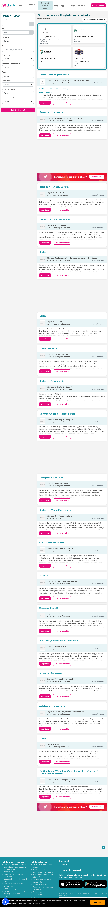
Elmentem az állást (62, 103)
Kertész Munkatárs (49, 348)
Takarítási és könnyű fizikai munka (13, 885)
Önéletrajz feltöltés (32, 5)
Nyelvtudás (6, 46)
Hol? (3, 28)
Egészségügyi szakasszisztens (15, 868)
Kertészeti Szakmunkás (51, 381)
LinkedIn (94, 893)
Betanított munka (39, 869)
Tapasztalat (6, 80)
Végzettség (6, 55)
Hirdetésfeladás (98, 5)
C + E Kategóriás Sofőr (51, 542)
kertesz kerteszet (43, 19)
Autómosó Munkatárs (50, 673)
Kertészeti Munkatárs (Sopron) (55, 510)
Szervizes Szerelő (48, 607)
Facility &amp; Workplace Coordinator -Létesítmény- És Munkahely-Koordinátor (69, 772)
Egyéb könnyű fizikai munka (43, 872)
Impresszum (63, 864)
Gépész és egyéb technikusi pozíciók (43, 865)
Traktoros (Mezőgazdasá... (81, 59)
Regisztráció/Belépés (79, 5)
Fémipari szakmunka (40, 884)
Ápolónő (9, 872)
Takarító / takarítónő (83, 36)
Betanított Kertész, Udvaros (54, 186)
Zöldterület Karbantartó (52, 705)
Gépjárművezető (39, 892)
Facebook (103, 893)
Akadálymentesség (82, 893)
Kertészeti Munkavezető (52, 112)
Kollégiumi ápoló (47, 36)
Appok (63, 5)
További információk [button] (39, 904)
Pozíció (4, 72)
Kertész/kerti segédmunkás (54, 74)
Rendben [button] (97, 902)
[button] (5, 902)
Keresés (5, 20)
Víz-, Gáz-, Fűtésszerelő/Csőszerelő (58, 640)
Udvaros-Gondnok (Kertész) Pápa (57, 413)
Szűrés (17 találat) (18, 110)
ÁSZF (72, 893)
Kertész (43, 252)
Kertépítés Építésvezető (52, 477)
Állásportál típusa (8, 89)
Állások (21, 5)
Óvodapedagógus (15, 880)
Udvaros (43, 575)
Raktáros (36, 897)
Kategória (5, 37)
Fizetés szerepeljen (9, 98)
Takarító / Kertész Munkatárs (54, 219)
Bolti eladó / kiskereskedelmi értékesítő (43, 875)
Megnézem (45, 103)
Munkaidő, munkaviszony (11, 63)
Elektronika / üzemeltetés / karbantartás (42, 880)
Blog (56, 5)
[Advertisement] (18, 127)
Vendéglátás (37, 895)
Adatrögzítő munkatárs (12, 895)
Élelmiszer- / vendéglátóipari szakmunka (43, 888)
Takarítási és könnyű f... (49, 59)
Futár (10, 889)
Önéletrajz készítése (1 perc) (45, 5)
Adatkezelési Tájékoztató (63, 894)
